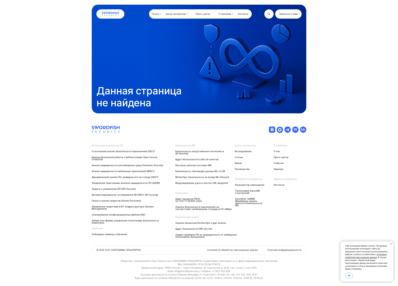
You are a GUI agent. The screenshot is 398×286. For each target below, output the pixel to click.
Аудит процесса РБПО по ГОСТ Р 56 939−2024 (188, 199)
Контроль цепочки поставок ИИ (193, 165)
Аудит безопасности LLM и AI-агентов (196, 159)
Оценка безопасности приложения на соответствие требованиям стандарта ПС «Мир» (203, 208)
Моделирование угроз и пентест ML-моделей (201, 183)
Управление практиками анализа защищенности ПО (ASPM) (126, 183)
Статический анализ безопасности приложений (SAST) (123, 151)
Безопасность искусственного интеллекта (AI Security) (199, 152)
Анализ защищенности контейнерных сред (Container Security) (127, 165)
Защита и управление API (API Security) (114, 189)
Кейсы (238, 163)
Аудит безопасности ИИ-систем (193, 228)
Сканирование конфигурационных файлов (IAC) (118, 214)
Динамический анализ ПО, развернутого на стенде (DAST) (125, 177)
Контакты (279, 185)
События (279, 163)
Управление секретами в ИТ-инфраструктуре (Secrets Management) (123, 207)
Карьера (278, 169)
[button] (288, 14)
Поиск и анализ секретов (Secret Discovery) (116, 200)
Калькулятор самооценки (249, 185)
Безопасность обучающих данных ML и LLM (200, 171)
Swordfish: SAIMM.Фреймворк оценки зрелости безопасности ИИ (248, 202)
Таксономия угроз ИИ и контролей (247, 191)
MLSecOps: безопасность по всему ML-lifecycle (202, 177)
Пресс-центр (281, 157)
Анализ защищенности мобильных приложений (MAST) (123, 171)
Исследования (243, 151)
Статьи (239, 157)
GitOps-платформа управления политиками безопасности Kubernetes (125, 221)
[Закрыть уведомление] (391, 243)
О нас (277, 151)
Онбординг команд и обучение (109, 234)
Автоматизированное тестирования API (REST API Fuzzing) (125, 194)
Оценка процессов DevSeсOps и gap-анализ (200, 223)
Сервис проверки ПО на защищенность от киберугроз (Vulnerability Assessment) (206, 235)
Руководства (242, 169)
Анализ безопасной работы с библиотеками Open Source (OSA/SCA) (124, 158)
